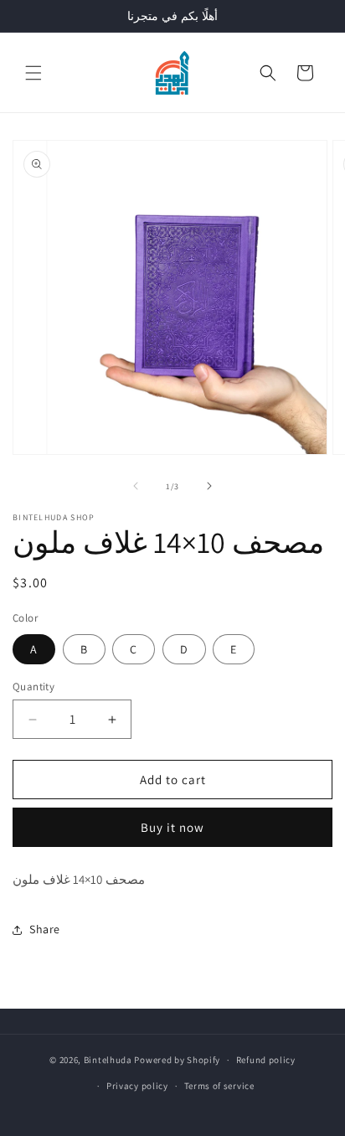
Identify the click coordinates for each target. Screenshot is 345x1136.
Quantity (33, 686)
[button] (33, 72)
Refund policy (266, 1060)
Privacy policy (137, 1086)
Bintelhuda (108, 1060)
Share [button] (44, 929)
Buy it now (172, 827)
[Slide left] (135, 485)
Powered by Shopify (177, 1060)
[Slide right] (209, 485)
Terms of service (219, 1086)
